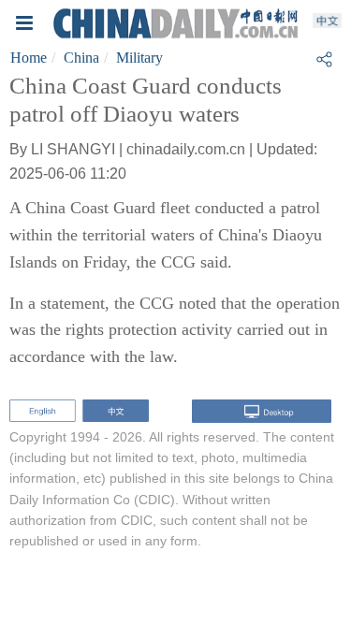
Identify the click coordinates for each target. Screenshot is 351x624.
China (81, 57)
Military (139, 57)
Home (28, 57)
